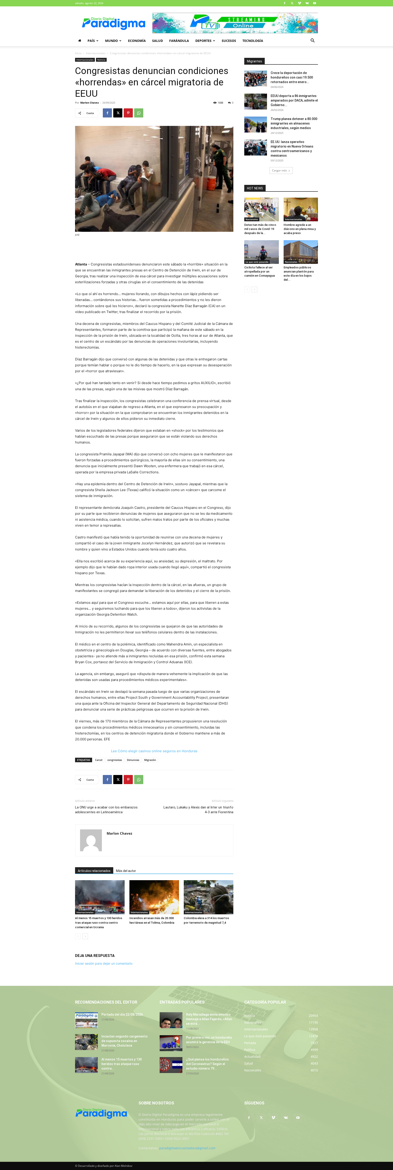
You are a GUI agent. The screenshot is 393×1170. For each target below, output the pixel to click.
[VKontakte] (307, 3)
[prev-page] (78, 936)
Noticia (101, 59)
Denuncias (133, 760)
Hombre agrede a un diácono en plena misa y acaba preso (300, 229)
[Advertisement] (154, 250)
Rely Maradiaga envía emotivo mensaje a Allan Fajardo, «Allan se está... (209, 1019)
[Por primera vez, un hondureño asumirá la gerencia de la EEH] (171, 1043)
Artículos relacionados (94, 871)
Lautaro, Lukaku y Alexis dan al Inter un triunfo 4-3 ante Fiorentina (198, 809)
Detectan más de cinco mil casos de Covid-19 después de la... (260, 229)
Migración (150, 760)
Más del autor (126, 871)
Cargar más (279, 170)
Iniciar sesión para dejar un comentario (103, 963)
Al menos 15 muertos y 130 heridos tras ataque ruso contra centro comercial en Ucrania (98, 922)
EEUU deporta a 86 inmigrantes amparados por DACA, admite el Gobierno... (294, 100)
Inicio (78, 53)
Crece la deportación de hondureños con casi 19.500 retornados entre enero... (292, 77)
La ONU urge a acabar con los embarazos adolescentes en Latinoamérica (106, 809)
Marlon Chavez (89, 102)
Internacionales (96, 53)
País (91, 40)
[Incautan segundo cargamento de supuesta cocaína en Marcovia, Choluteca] (86, 1042)
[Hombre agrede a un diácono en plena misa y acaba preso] (301, 209)
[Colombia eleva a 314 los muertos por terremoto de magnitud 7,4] (208, 897)
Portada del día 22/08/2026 (122, 1014)
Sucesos (229, 40)
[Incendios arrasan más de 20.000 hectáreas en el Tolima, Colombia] (154, 897)
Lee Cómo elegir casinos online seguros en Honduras (154, 751)
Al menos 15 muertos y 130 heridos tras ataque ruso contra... (121, 1064)
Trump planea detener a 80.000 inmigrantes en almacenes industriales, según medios (294, 123)
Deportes (203, 40)
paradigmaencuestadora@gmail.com (187, 1148)
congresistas (114, 760)
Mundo (111, 40)
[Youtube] (314, 3)
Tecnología (252, 40)
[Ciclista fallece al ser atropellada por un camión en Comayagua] (261, 252)
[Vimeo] (299, 3)
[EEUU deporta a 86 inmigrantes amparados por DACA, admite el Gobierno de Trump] (255, 102)
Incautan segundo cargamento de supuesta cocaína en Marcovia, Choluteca (124, 1041)
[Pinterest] (128, 112)
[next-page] (85, 936)
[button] (312, 41)
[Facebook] (284, 3)
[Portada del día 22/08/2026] (86, 1020)
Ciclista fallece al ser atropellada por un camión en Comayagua (259, 271)
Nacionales (252, 219)
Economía (137, 40)
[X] (292, 3)
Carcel (98, 760)
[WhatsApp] (138, 112)
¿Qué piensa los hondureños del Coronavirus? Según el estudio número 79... (207, 1064)
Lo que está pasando (257, 261)
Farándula (179, 40)
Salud (157, 40)
